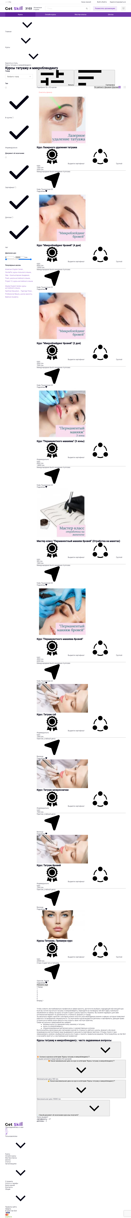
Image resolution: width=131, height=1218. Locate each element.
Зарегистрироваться (118, 2)
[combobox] (19, 76)
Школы (110, 14)
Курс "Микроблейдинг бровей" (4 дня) (59, 245)
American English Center (14, 269)
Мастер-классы (80, 14)
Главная (8, 32)
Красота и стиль (11, 63)
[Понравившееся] (123, 8)
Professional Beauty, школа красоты (18, 294)
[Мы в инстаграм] (6, 1130)
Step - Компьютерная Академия (17, 275)
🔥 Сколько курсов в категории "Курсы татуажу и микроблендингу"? (63, 1057)
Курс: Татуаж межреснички (53, 789)
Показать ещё (42, 985)
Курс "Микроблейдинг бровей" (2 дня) (59, 343)
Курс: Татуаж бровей (49, 865)
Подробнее (41, 191)
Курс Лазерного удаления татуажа (57, 147)
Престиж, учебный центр (46, 739)
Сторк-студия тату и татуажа (48, 963)
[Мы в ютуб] (6, 1132)
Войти (99, 2)
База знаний (86, 2)
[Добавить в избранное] (46, 191)
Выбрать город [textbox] (13, 77)
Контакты (9, 1187)
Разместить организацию (105, 8)
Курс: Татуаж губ (46, 714)
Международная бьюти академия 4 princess (53, 172)
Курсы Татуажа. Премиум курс (55, 940)
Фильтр (71, 85)
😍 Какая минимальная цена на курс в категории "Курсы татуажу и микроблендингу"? (81, 1061)
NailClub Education (12, 291)
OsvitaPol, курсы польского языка (18, 272)
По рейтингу (99, 87)
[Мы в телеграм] (6, 1134)
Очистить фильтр (45, 92)
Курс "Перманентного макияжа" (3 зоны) (60, 441)
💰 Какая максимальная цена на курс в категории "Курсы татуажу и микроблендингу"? (81, 1081)
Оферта (8, 1209)
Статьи (8, 1162)
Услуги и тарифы (11, 1183)
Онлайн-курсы (50, 14)
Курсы (20, 14)
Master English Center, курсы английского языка (15, 287)
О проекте (9, 1181)
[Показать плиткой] (119, 87)
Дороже (115, 87)
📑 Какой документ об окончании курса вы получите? (58, 1115)
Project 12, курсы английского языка (19, 281)
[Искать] (87, 8)
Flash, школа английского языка (17, 278)
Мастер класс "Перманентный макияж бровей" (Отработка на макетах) (78, 541)
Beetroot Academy (11, 297)
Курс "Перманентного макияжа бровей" (60, 639)
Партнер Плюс (26, 291)
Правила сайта (11, 1207)
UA (6, 2)
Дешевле (107, 87)
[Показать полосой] (125, 87)
